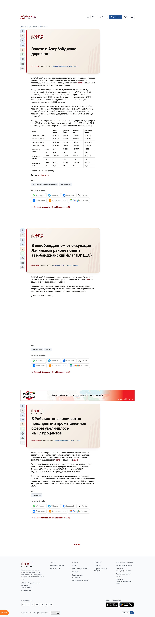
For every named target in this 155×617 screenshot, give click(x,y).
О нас (74, 565)
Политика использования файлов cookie (124, 581)
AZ (128, 612)
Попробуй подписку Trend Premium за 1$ (52, 207)
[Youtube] (37, 604)
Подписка (97, 565)
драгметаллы (66, 184)
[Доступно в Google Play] (126, 604)
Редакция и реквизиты (80, 569)
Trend (79, 83)
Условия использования (124, 565)
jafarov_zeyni (44, 175)
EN (124, 612)
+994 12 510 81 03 (26, 588)
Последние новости (57, 565)
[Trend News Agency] (27, 564)
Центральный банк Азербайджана (45, 184)
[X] (32, 604)
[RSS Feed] (51, 604)
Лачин (48, 349)
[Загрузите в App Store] (112, 604)
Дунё (75, 460)
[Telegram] (42, 604)
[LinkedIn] (46, 604)
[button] (23, 31)
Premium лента (55, 569)
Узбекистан (37, 495)
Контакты (75, 572)
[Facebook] (28, 604)
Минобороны (37, 349)
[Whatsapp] (23, 604)
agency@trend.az (26, 590)
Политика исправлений (80, 580)
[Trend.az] (28, 17)
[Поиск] (88, 17)
